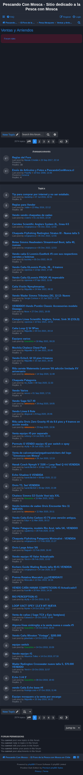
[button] (29, 141)
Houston (28, 498)
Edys (26, 520)
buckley (28, 259)
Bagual (27, 550)
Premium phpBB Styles (52, 768)
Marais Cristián (31, 160)
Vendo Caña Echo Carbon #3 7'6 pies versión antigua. (44, 517)
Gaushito (29, 341)
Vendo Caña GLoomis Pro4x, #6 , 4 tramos (37, 267)
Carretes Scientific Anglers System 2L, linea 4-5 (40, 224)
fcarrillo (27, 590)
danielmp (28, 197)
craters (27, 218)
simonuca (29, 374)
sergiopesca (30, 227)
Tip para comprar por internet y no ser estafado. (40, 194)
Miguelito (28, 289)
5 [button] (53, 141)
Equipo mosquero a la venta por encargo (36, 696)
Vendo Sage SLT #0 (23, 401)
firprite (27, 608)
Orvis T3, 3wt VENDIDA (26, 485)
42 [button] (61, 141)
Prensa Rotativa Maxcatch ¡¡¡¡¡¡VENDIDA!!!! (37, 577)
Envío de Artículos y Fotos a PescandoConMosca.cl (43, 170)
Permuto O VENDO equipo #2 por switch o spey (40, 443)
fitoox (26, 311)
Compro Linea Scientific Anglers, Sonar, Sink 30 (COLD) (45, 319)
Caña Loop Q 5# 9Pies (25, 328)
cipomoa (28, 270)
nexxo (27, 393)
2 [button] (39, 141)
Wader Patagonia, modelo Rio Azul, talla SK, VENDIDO (45, 528)
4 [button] (48, 141)
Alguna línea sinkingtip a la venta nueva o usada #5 (43, 625)
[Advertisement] (41, 87)
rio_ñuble (28, 383)
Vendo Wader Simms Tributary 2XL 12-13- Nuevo (41, 295)
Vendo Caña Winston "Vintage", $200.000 (36, 635)
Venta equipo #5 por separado (30, 433)
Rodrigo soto (30, 690)
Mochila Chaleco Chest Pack (29, 347)
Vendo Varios (20, 390)
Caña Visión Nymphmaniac (28, 286)
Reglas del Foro (21, 157)
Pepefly (27, 173)
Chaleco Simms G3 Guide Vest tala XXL (36, 495)
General (25, 175)
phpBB (31, 764)
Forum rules (9, 38)
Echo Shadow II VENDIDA (27, 474)
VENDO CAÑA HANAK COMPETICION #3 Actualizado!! (44, 587)
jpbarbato (28, 638)
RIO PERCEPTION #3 (24, 596)
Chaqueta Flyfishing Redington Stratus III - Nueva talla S (46, 233)
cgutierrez (29, 531)
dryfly (27, 446)
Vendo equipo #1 (22, 653)
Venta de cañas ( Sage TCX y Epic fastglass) (38, 614)
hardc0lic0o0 (30, 467)
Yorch (27, 559)
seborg (27, 436)
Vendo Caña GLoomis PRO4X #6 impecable (38, 277)
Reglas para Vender (23, 204)
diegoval (28, 414)
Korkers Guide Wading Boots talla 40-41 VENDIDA (42, 567)
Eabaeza (28, 617)
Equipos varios (21, 338)
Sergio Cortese (31, 298)
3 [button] (44, 141)
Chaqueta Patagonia (24, 380)
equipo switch (20, 644)
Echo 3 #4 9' (19, 677)
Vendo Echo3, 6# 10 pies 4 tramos (32, 358)
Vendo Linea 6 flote (23, 411)
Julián (27, 207)
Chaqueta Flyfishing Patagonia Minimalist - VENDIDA (44, 538)
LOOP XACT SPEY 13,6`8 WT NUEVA (34, 605)
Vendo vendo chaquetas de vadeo (32, 215)
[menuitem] (10, 17)
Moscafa (28, 580)
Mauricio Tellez (31, 656)
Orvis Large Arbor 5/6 (25, 547)
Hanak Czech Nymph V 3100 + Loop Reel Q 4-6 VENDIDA (46, 464)
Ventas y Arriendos (17, 30)
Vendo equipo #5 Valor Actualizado (33, 556)
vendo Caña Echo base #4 (27, 687)
